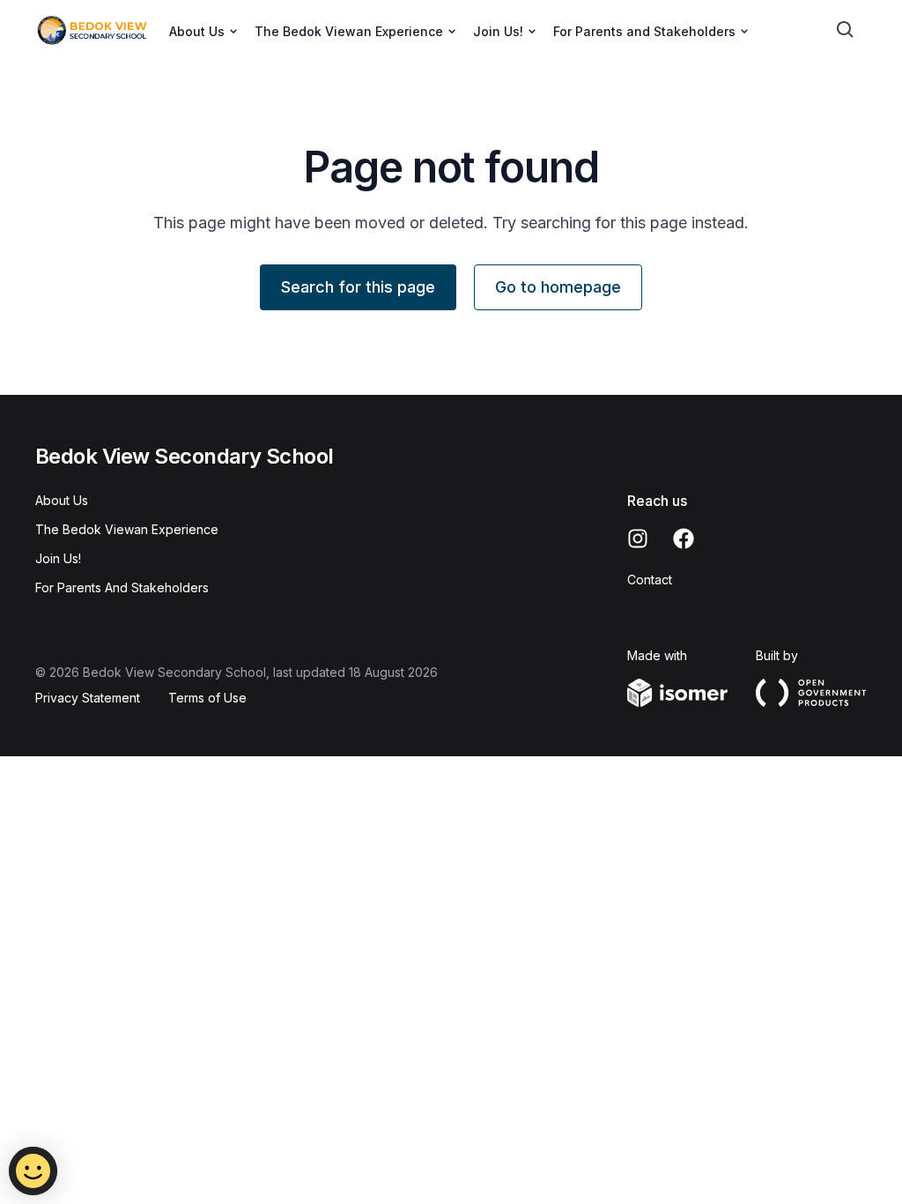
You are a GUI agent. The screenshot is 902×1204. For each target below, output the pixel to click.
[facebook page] (683, 538)
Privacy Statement (87, 697)
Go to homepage (558, 287)
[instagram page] (637, 538)
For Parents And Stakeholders (122, 587)
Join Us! (58, 558)
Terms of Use (207, 697)
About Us (61, 500)
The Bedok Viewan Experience (126, 529)
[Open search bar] (845, 30)
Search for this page (358, 287)
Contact (649, 579)
